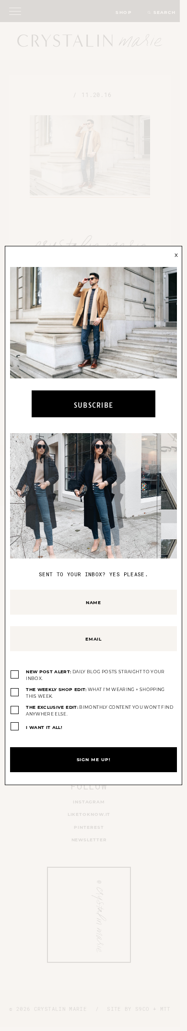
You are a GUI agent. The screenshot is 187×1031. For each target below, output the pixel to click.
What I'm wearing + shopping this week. (95, 693)
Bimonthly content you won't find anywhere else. (99, 710)
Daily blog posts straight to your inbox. (95, 675)
